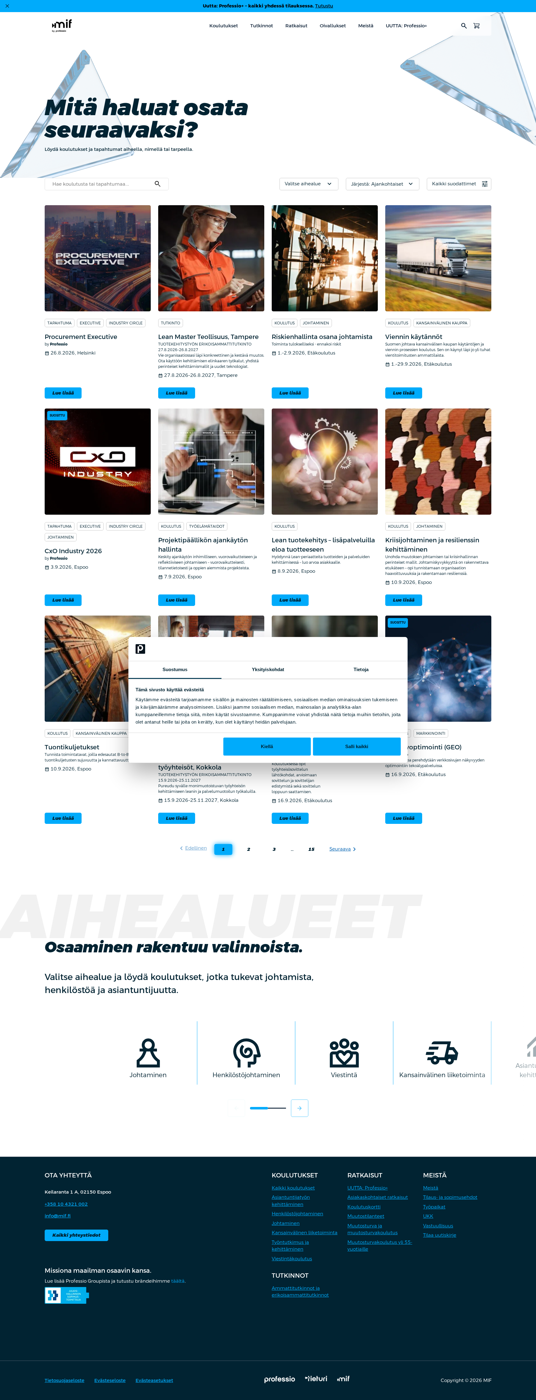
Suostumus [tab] (175, 669)
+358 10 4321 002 (66, 1204)
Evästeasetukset (154, 1380)
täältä (178, 1281)
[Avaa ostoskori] (476, 26)
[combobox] (107, 184)
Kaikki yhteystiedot (76, 1235)
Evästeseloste (110, 1380)
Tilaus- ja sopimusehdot (450, 1197)
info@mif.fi (58, 1215)
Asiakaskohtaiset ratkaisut (377, 1197)
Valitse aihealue (309, 184)
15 (308, 851)
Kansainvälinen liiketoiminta (304, 1232)
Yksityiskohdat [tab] (268, 669)
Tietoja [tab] (361, 669)
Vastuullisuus (438, 1225)
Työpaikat (434, 1206)
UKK (428, 1216)
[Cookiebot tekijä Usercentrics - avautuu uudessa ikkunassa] (373, 649)
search (464, 25)
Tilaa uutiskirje (439, 1235)
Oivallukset (333, 25)
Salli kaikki (356, 746)
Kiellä (267, 746)
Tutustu (324, 5)
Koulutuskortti (364, 1206)
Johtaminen (286, 1223)
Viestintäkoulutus (292, 1258)
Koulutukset (223, 25)
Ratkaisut (296, 25)
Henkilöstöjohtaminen (297, 1213)
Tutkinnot (261, 25)
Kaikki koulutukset (293, 1187)
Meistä (365, 25)
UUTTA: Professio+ (406, 25)
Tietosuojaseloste (64, 1380)
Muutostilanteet (365, 1216)
